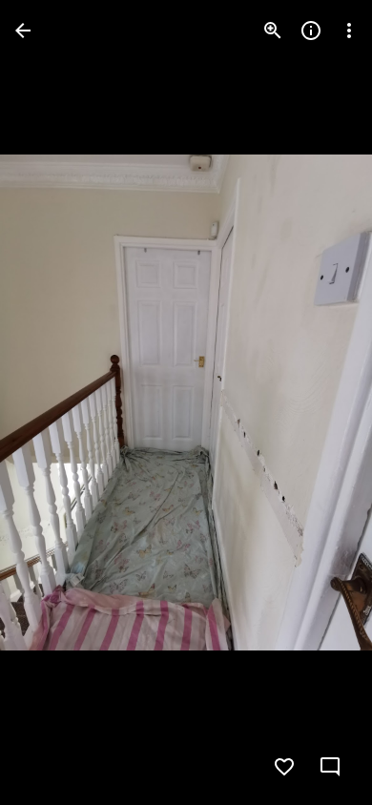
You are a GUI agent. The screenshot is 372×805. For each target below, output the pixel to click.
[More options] (349, 30)
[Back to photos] (23, 30)
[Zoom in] (273, 30)
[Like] (284, 766)
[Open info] (311, 30)
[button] (53, 402)
